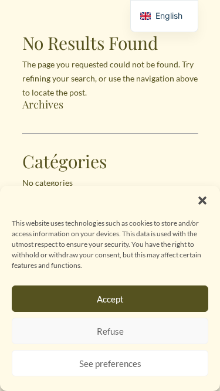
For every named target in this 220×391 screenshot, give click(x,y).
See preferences (110, 363)
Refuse (110, 331)
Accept (110, 299)
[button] (202, 200)
